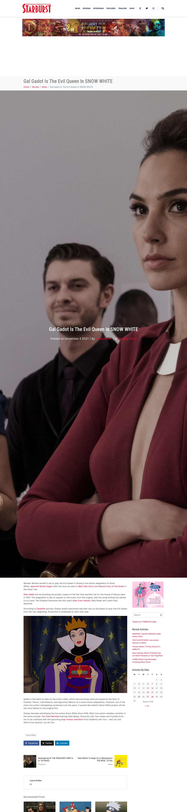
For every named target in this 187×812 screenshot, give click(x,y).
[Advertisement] (93, 57)
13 (148, 688)
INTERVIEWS (98, 8)
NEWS (77, 8)
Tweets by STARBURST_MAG (144, 622)
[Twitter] (147, 8)
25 (139, 697)
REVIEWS (86, 8)
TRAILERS (122, 8)
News (133, 338)
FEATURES (111, 8)
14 (152, 688)
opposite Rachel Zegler (41, 586)
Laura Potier (104, 338)
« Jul (147, 706)
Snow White (31, 735)
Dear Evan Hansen (81, 600)
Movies (122, 338)
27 (148, 697)
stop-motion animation (72, 719)
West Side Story (86, 586)
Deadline (41, 608)
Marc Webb (29, 594)
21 (152, 692)
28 (152, 697)
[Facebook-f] (140, 8)
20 (148, 692)
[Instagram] (153, 8)
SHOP (132, 8)
